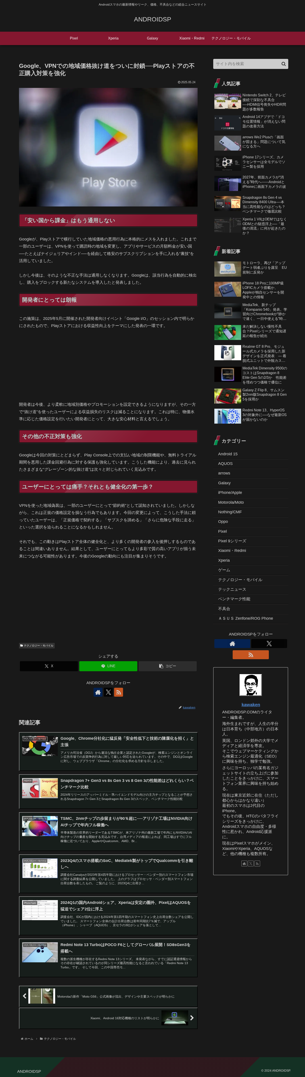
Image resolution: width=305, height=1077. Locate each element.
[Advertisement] (108, 368)
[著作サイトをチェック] (98, 692)
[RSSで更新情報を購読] (118, 692)
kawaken (251, 704)
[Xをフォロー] (108, 692)
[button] (168, 666)
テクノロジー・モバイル (38, 645)
